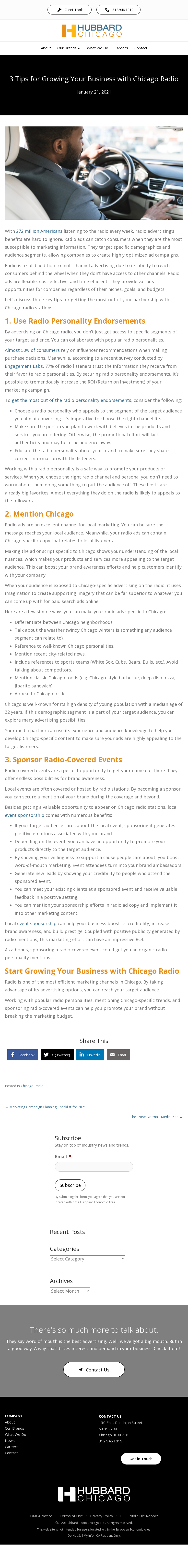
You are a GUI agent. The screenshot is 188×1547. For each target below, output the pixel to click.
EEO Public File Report (139, 1515)
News (10, 1440)
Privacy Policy (101, 1515)
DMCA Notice (41, 1515)
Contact (140, 47)
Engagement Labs (24, 366)
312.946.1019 (110, 1440)
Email (63, 1156)
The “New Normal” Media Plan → (156, 1116)
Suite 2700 (108, 1428)
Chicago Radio (32, 1085)
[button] (69, 9)
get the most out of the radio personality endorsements (71, 400)
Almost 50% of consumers (32, 350)
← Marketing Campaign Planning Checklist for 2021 (45, 1107)
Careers (121, 47)
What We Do (97, 47)
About (46, 47)
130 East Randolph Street (120, 1422)
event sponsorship (24, 815)
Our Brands (67, 47)
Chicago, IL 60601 (114, 1434)
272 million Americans (39, 231)
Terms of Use (71, 1515)
